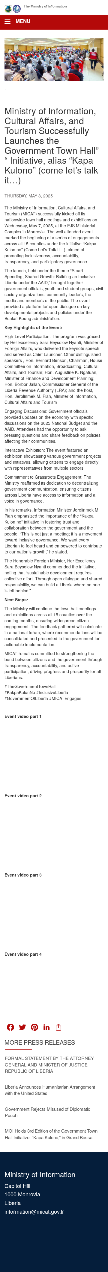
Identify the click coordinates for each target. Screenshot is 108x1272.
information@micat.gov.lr (34, 1211)
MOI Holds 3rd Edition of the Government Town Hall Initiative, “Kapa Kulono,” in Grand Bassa (51, 1134)
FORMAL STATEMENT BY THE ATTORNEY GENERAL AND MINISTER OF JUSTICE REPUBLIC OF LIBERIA (49, 1064)
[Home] (12, 7)
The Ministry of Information (45, 6)
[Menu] (7, 22)
